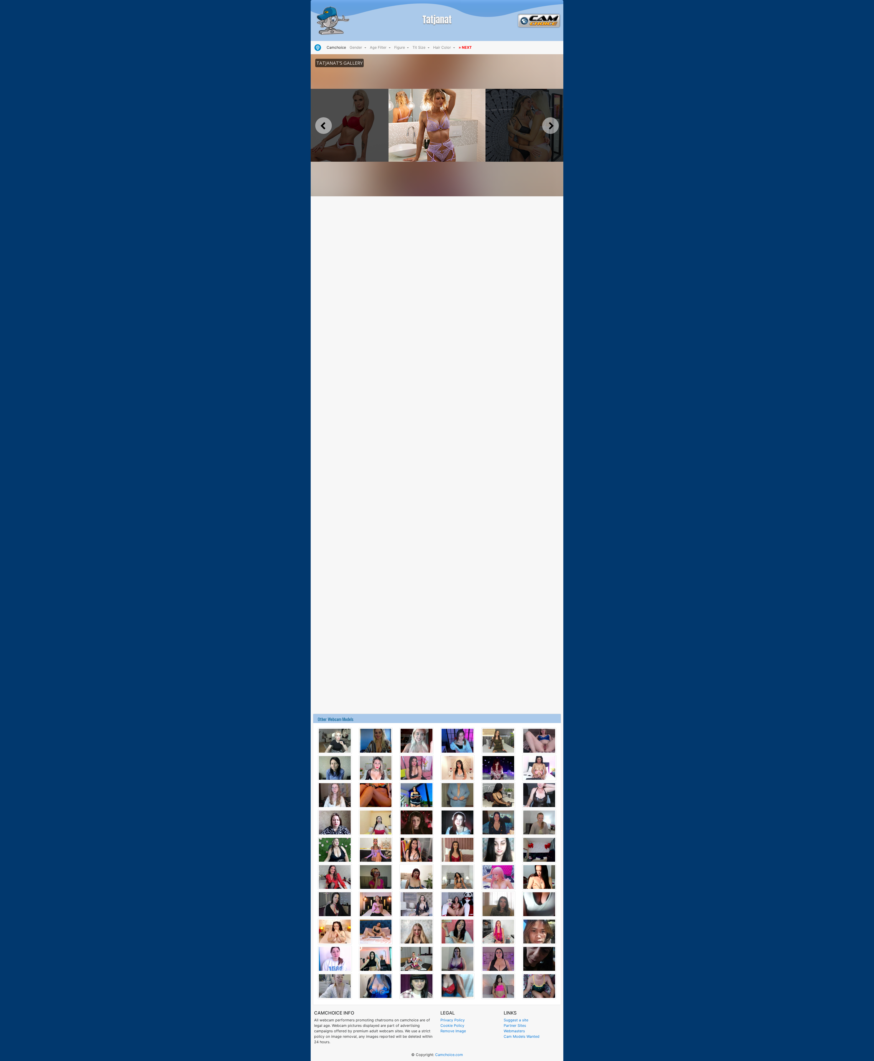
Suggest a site (516, 1020)
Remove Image (453, 1031)
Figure (400, 47)
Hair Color (442, 47)
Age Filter (379, 47)
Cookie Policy (452, 1025)
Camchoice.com (449, 1054)
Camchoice (337, 47)
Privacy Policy (452, 1020)
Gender (356, 47)
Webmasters (514, 1031)
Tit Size (419, 47)
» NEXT (465, 47)
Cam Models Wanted (521, 1036)
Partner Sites (515, 1025)
